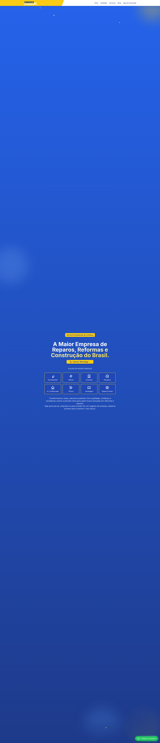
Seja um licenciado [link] (129, 3)
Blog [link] (119, 3)
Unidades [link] (103, 3)
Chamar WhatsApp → (81, 362)
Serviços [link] (112, 3)
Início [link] (96, 3)
